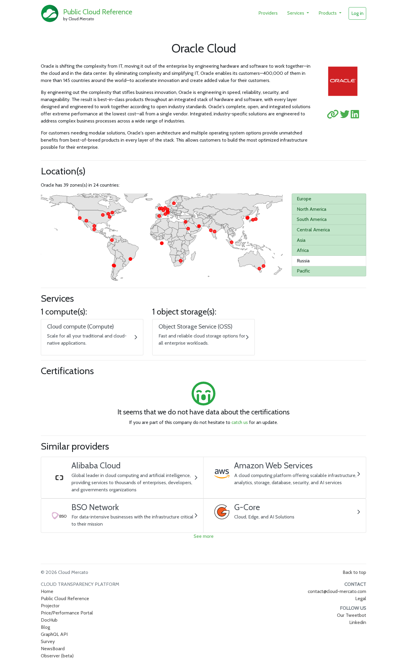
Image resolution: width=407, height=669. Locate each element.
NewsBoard (53, 648)
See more (204, 536)
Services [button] (296, 13)
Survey (48, 641)
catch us (240, 422)
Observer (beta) (57, 656)
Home (47, 591)
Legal (360, 598)
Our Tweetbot (351, 615)
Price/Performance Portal (67, 613)
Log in (357, 13)
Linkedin (357, 622)
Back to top (354, 572)
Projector (50, 605)
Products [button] (328, 13)
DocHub (49, 620)
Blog (45, 627)
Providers (268, 13)
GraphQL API (54, 634)
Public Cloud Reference (97, 11)
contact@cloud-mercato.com (337, 591)
